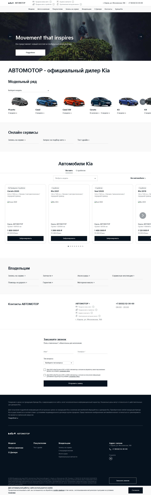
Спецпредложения (66, 451)
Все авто (69, 171)
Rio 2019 (142, 191)
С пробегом (80, 171)
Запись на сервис (72, 9)
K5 (118, 110)
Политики (11, 493)
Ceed (37, 110)
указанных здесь (65, 371)
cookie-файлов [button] (58, 490)
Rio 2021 (55, 191)
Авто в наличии (43, 9)
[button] (10, 37)
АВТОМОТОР (82, 304)
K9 (145, 110)
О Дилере (98, 9)
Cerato (93, 110)
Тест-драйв (37, 448)
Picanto (11, 110)
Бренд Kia (119, 9)
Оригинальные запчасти (68, 457)
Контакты (108, 9)
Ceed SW (67, 110)
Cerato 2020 (13, 191)
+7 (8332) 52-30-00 (135, 3)
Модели (31, 9)
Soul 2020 (99, 191)
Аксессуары (63, 454)
